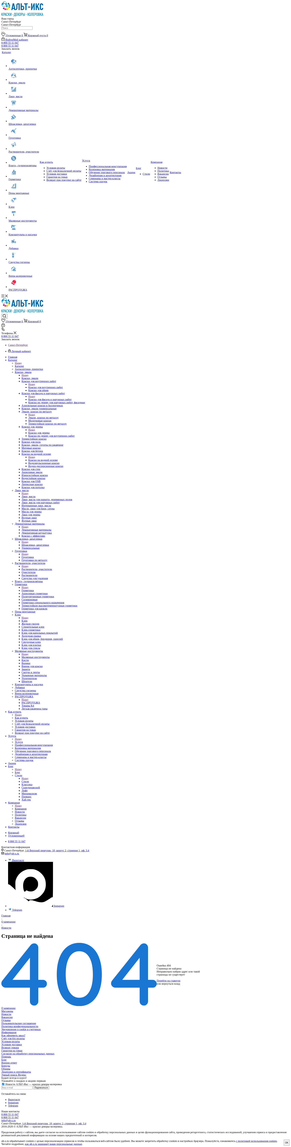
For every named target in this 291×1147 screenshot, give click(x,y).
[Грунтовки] (24, 131)
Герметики (28, 590)
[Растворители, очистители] (24, 144)
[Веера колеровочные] (24, 269)
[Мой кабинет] (3, 325)
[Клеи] (24, 200)
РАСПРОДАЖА (31, 702)
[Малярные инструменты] (24, 214)
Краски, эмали (30, 378)
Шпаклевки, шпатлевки (35, 545)
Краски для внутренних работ (45, 387)
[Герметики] (24, 172)
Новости (6, 1014)
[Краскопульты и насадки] (24, 227)
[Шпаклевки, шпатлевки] (24, 117)
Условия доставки (11, 1044)
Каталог (19, 366)
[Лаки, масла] (24, 89)
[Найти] (2, 32)
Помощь (6, 1056)
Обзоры (5, 1068)
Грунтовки (28, 557)
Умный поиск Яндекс (13, 1074)
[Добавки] (24, 241)
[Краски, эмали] (24, 75)
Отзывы (6, 1020)
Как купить (21, 717)
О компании (8, 1008)
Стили (25, 781)
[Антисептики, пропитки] (24, 62)
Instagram (59, 905)
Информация (8, 1032)
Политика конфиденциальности (19, 1026)
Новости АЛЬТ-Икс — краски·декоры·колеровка (33, 1084)
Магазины (7, 1011)
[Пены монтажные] (24, 186)
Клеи (24, 620)
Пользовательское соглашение (18, 1023)
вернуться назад (171, 983)
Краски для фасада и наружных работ (50, 399)
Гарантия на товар (11, 1050)
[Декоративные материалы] (24, 103)
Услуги (19, 742)
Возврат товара (10, 1047)
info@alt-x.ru (12, 853)
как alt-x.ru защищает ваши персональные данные (53, 1144)
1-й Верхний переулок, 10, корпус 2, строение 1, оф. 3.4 (57, 850)
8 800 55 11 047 (10, 42)
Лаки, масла (28, 496)
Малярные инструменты (36, 657)
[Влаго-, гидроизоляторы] (24, 158)
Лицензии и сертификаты (16, 1071)
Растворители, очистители (37, 569)
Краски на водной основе (43, 460)
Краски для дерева (39, 432)
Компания (20, 808)
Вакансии (7, 1017)
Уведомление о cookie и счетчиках (21, 1029)
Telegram (17, 910)
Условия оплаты (10, 1041)
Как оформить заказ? (13, 1035)
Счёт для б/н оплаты (13, 1038)
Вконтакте (18, 860)
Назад (18, 363)
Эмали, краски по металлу (43, 417)
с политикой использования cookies (256, 1141)
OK (286, 1142)
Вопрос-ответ (9, 1062)
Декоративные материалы (36, 529)
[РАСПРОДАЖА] (24, 283)
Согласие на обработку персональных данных (27, 1053)
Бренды (5, 1065)
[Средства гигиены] (24, 255)
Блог (17, 772)
